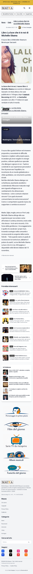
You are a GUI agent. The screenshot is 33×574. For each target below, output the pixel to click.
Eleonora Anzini (24, 570)
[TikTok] (10, 554)
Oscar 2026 (19, 14)
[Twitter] (10, 551)
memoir (26, 94)
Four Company (12, 570)
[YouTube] (26, 551)
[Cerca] (24, 8)
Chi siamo (4, 502)
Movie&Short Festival (8, 14)
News (3, 22)
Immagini (3, 533)
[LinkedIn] (2, 554)
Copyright (3, 505)
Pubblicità (3, 512)
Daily (9, 22)
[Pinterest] (18, 554)
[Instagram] (18, 551)
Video (2, 530)
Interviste (3, 527)
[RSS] (26, 554)
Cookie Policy (13, 566)
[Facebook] (2, 551)
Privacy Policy (4, 509)
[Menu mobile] (29, 8)
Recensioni (4, 523)
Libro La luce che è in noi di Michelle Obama (22, 22)
